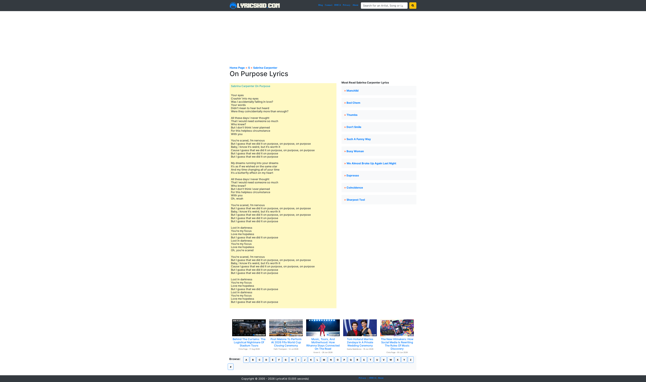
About (355, 5)
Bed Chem (353, 102)
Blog (320, 5)
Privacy (346, 5)
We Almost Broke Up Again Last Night (371, 163)
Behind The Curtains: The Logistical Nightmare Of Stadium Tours (249, 342)
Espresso (353, 175)
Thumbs (352, 115)
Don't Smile (354, 127)
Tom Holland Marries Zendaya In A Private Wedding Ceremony (360, 342)
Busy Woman (355, 151)
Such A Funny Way (359, 139)
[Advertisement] (323, 36)
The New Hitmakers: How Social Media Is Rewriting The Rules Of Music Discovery (397, 344)
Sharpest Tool (356, 199)
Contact (328, 5)
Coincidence (355, 187)
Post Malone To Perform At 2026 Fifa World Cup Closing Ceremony (286, 342)
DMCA (337, 5)
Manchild (352, 90)
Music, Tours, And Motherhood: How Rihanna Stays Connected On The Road (323, 344)
